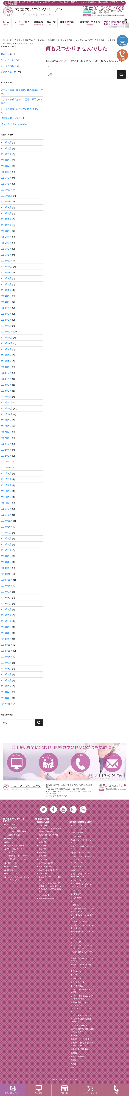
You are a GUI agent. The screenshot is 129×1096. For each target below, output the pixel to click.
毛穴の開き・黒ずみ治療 (48, 835)
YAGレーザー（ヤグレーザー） (81, 841)
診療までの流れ (68, 23)
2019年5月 (6, 615)
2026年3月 (6, 172)
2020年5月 (6, 544)
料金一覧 (51, 23)
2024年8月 (6, 284)
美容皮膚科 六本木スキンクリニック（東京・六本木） (33, 11)
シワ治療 (42, 856)
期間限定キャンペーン (15, 846)
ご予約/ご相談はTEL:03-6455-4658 (103, 8)
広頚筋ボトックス (77, 978)
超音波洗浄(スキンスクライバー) (82, 933)
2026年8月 (6, 142)
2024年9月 (6, 278)
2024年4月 (6, 308)
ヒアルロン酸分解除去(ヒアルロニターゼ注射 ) (82, 997)
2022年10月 (7, 414)
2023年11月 (6, 337)
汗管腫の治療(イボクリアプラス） (82, 953)
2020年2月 (6, 562)
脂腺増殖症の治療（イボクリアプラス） (82, 959)
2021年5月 (6, 497)
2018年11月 (6, 651)
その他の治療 (44, 895)
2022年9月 (6, 420)
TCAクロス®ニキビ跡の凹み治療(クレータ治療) (50, 830)
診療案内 (38, 23)
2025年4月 (6, 237)
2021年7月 (6, 485)
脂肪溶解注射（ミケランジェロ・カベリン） (82, 1003)
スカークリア (76, 901)
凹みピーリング (77, 870)
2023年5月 (6, 373)
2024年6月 (6, 296)
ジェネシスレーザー (78, 836)
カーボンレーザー (77, 863)
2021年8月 (6, 479)
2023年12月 (7, 331)
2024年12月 (7, 260)
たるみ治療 (43, 859)
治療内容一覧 (43, 819)
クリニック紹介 (22, 23)
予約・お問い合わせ (14, 849)
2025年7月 (6, 219)
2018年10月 (7, 656)
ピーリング (75, 890)
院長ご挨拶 (12, 828)
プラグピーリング (77, 866)
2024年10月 (7, 272)
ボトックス (75, 975)
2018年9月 (6, 662)
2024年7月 (6, 290)
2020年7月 (6, 532)
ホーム (6, 23)
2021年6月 (6, 491)
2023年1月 (6, 396)
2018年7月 (6, 674)
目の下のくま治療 (46, 863)
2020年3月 (6, 556)
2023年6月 (6, 367)
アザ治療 (42, 849)
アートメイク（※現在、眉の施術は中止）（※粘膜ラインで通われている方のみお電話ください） (50, 887)
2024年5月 (6, 302)
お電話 (80, 755)
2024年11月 (6, 266)
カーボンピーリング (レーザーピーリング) (82, 857)
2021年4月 (6, 503)
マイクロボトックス (78, 982)
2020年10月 (7, 526)
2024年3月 (6, 314)
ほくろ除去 (43, 838)
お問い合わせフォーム (17, 859)
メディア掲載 (7, 65)
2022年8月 (6, 426)
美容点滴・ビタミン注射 (80, 1039)
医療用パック (76, 905)
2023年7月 (6, 361)
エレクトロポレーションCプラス (82, 916)
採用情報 (9, 870)
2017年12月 (7, 704)
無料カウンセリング (48, 756)
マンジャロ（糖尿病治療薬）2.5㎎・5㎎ (82, 1020)
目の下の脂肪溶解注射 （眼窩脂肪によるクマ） (82, 1030)
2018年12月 (7, 645)
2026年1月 (6, 184)
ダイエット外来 (45, 866)
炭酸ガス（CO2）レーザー (81, 853)
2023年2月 (6, 391)
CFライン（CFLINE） (79, 1025)
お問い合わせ (112, 755)
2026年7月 (6, 148)
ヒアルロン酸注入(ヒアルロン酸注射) (82, 991)
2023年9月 (6, 349)
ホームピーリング (77, 880)
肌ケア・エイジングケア (48, 870)
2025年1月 (6, 255)
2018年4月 (6, 692)
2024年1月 (6, 325)
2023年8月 (6, 355)
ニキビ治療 (43, 825)
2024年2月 (6, 320)
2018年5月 (6, 686)
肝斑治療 (42, 852)
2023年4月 (6, 379)
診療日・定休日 (8, 71)
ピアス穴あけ (76, 942)
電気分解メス (76, 971)
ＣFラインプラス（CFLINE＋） (81, 1010)
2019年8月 (6, 597)
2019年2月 (6, 633)
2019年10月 (7, 585)
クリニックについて (14, 824)
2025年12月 (7, 189)
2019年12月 (7, 574)
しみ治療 (42, 845)
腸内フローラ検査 (77, 1056)
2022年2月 (6, 455)
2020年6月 (6, 538)
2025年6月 (6, 225)
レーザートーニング (78, 829)
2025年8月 (6, 213)
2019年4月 (6, 621)
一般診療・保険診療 (46, 899)
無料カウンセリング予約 (18, 856)
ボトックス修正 (77, 986)
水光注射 (74, 1035)
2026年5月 (6, 160)
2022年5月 (6, 444)
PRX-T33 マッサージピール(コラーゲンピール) (81, 885)
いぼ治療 (42, 842)
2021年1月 (6, 515)
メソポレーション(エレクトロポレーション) (82, 926)
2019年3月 (6, 627)
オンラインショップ (90, 1093)
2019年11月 (6, 580)
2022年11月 (6, 408)
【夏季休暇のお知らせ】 (13, 118)
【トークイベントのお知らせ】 (16, 124)
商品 (72, 1067)
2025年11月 (6, 195)
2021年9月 (6, 473)
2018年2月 (6, 698)
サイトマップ (11, 874)
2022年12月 (7, 402)
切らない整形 (44, 873)
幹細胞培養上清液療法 (79, 1049)
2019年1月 (6, 639)
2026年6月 (6, 154)
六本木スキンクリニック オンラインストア (17, 878)
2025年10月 (7, 201)
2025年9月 (6, 207)
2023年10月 (7, 343)
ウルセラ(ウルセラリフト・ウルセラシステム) (82, 910)
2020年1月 (6, 568)
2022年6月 (6, 438)
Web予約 (16, 755)
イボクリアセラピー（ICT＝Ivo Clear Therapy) (82, 946)
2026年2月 (6, 178)
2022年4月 (6, 449)
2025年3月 (6, 243)
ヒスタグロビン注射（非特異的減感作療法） (82, 1044)
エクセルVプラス (77, 825)
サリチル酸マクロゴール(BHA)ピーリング (80, 875)
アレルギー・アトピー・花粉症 (50, 878)
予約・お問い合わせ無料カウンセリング (114, 23)
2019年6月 (6, 609)
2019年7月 (6, 603)
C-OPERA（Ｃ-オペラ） (80, 921)
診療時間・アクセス (90, 23)
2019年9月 (6, 591)
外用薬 (73, 1064)
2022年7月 (6, 432)
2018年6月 (6, 680)
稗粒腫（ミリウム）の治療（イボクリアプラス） (81, 966)
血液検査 (74, 1053)
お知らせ (5, 54)
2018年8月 (6, 668)
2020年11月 (6, 520)
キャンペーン (7, 59)
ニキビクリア (76, 894)
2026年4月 (6, 166)
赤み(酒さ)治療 (76, 898)
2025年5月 (6, 231)
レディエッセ (76, 938)
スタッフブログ (12, 866)
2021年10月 (7, 467)
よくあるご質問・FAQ (17, 831)
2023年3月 (6, 385)
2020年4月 (6, 550)
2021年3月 (6, 509)
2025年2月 (6, 249)
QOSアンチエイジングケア (56, 796)
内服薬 (73, 1060)
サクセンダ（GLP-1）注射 (81, 1015)
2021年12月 (7, 461)
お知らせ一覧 (11, 863)
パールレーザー (77, 832)
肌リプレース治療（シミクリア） (82, 847)
